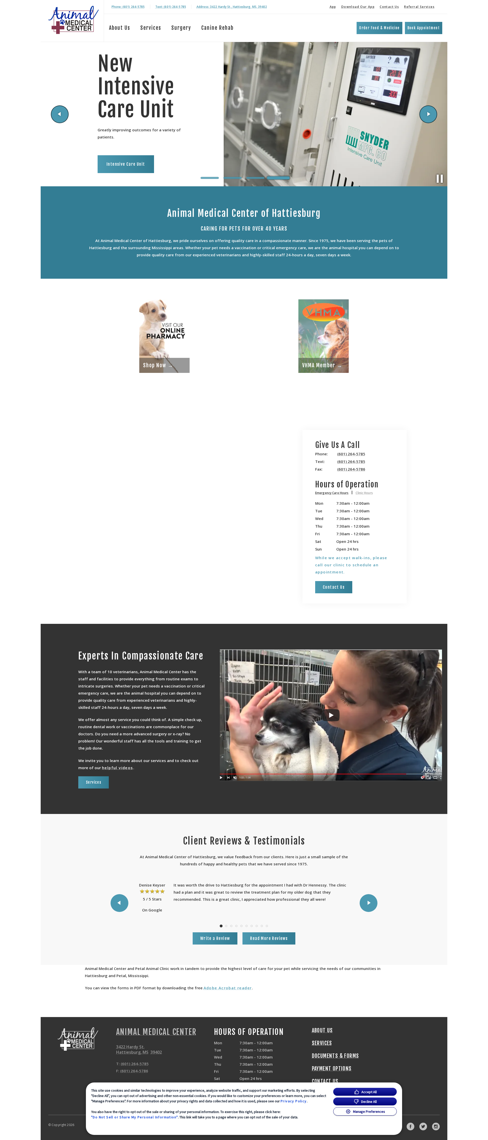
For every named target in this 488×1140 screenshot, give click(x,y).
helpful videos (117, 767)
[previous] (60, 114)
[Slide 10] (267, 926)
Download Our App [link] (358, 7)
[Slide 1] (209, 177)
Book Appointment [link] (423, 28)
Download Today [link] (142, 166)
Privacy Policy (294, 1101)
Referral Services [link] (419, 7)
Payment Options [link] (332, 1068)
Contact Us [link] (389, 7)
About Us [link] (322, 1030)
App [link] (333, 7)
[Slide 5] (241, 926)
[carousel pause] (439, 178)
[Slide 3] (255, 178)
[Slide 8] (257, 926)
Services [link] (93, 782)
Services (150, 28)
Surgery (181, 28)
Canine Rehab (217, 28)
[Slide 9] (262, 926)
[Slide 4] (278, 178)
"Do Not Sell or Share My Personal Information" (134, 1117)
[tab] (334, 494)
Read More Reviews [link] (269, 938)
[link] (73, 20)
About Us (119, 28)
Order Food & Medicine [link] (379, 28)
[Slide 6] (247, 926)
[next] (428, 114)
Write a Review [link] (215, 938)
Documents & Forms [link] (335, 1056)
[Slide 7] (252, 926)
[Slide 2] (232, 178)
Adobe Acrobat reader (228, 988)
